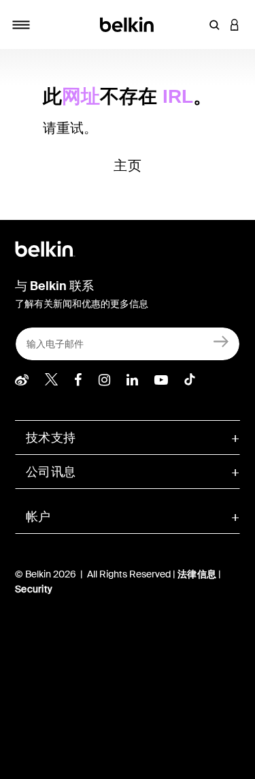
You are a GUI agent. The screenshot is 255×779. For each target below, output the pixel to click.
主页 (127, 165)
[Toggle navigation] (21, 24)
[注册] (221, 341)
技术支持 (50, 438)
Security (33, 589)
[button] (214, 24)
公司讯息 (50, 472)
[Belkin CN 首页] (127, 23)
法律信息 (197, 574)
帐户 (38, 517)
